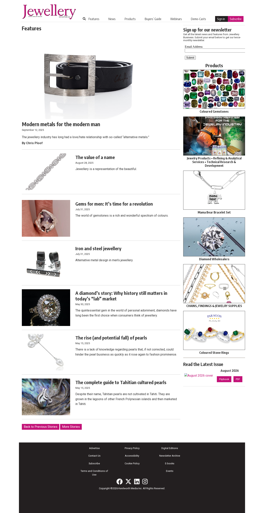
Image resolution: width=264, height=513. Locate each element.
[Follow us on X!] (128, 481)
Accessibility (132, 455)
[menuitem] (94, 19)
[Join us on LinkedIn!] (137, 481)
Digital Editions (169, 448)
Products (130, 19)
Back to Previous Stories (40, 427)
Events (169, 471)
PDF (238, 379)
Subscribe (236, 19)
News (112, 19)
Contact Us (94, 455)
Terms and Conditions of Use (94, 473)
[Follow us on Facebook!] (119, 481)
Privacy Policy (132, 448)
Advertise (94, 448)
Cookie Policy (132, 463)
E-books (169, 463)
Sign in (221, 19)
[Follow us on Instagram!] (145, 481)
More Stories (71, 427)
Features (94, 19)
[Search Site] (84, 18)
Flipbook (224, 379)
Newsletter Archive (169, 455)
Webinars (176, 19)
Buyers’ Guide (153, 19)
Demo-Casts (198, 19)
